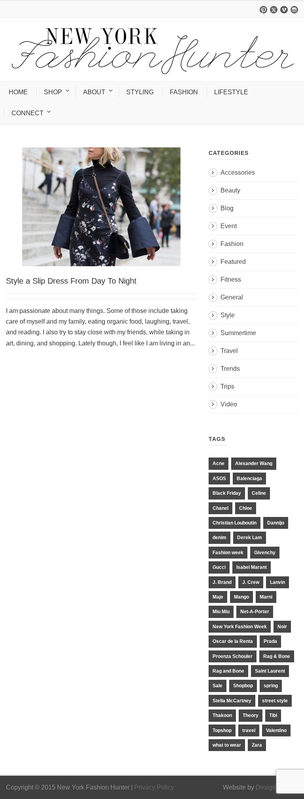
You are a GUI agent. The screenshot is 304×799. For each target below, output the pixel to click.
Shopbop (243, 685)
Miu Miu (221, 611)
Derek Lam (249, 537)
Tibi (273, 715)
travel (248, 730)
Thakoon (222, 715)
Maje (218, 597)
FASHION (184, 92)
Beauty (230, 190)
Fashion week (228, 552)
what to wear (227, 745)
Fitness (230, 279)
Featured (233, 261)
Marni (266, 597)
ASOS (219, 478)
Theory (250, 715)
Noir (282, 626)
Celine (259, 493)
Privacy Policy (154, 787)
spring (271, 685)
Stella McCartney (232, 701)
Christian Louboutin (234, 523)
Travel (229, 350)
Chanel (220, 508)
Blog (227, 208)
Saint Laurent (270, 671)
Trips (227, 386)
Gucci (219, 567)
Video (228, 404)
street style (275, 701)
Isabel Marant (251, 567)
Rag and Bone (228, 671)
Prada (270, 641)
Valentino (276, 730)
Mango (241, 597)
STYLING (140, 92)
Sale (217, 685)
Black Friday (227, 493)
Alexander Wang (253, 463)
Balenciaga (249, 478)
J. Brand (222, 582)
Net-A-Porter (254, 611)
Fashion (231, 243)
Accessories (237, 172)
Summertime (238, 333)
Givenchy (265, 552)
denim (219, 537)
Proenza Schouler (233, 656)
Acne (218, 463)
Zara (257, 745)
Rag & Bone (276, 656)
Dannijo (275, 523)
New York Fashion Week (240, 626)
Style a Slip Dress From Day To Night (71, 281)
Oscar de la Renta (233, 641)
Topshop (222, 730)
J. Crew (250, 582)
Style (227, 315)
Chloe (245, 508)
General (231, 297)
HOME (18, 92)
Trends (230, 368)
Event (228, 226)
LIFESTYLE (231, 92)
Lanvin (277, 582)
